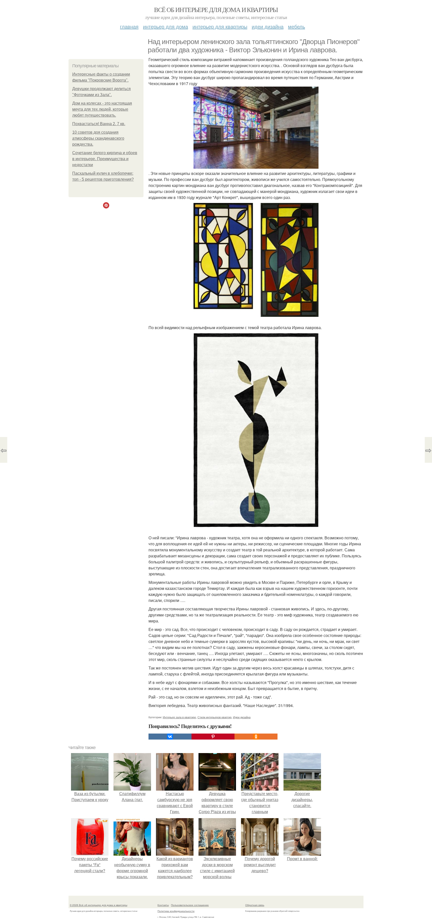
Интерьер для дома (165, 26)
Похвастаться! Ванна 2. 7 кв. (98, 124)
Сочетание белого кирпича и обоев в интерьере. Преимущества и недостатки (104, 159)
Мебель (296, 26)
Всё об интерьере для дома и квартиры (216, 9)
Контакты (163, 905)
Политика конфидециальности (176, 911)
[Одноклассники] (256, 737)
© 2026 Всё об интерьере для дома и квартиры (98, 905)
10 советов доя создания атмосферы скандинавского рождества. (98, 138)
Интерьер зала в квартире (179, 717)
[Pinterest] (213, 737)
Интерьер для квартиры (219, 26)
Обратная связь (254, 905)
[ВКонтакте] (170, 737)
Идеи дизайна (268, 26)
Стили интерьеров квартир (215, 717)
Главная (129, 26)
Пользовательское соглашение (190, 905)
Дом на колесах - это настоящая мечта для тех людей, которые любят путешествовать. (102, 109)
